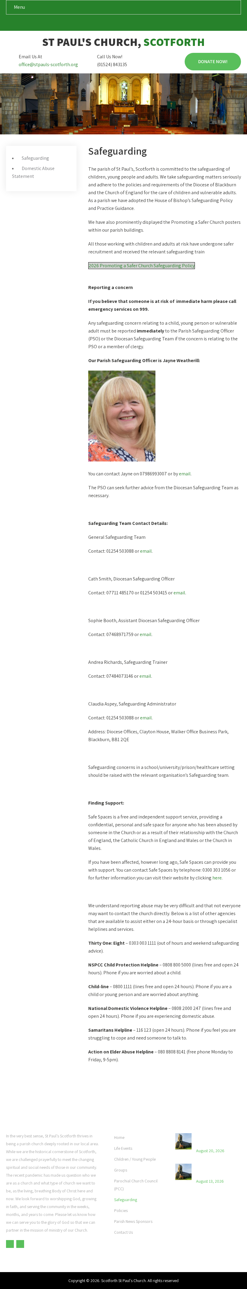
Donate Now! (212, 61)
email (185, 474)
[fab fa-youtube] (129, 24)
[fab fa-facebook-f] (118, 24)
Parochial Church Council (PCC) (136, 1184)
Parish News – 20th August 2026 (214, 1139)
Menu (19, 7)
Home (119, 1137)
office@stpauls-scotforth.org (48, 64)
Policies (121, 1210)
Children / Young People (135, 1159)
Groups (120, 1170)
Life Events (123, 1148)
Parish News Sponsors (133, 1221)
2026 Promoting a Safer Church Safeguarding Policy (142, 265)
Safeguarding (35, 158)
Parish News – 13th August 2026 (213, 1170)
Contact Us (123, 1232)
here (217, 878)
